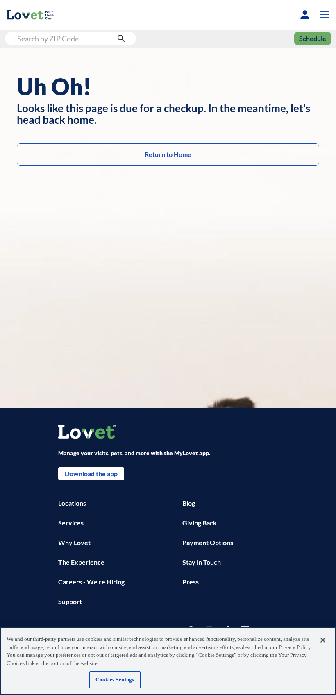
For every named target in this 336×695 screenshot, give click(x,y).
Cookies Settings (114, 680)
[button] (323, 15)
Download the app (91, 473)
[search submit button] (121, 38)
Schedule (312, 38)
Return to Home (168, 154)
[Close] (323, 640)
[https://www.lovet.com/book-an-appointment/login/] (304, 14)
